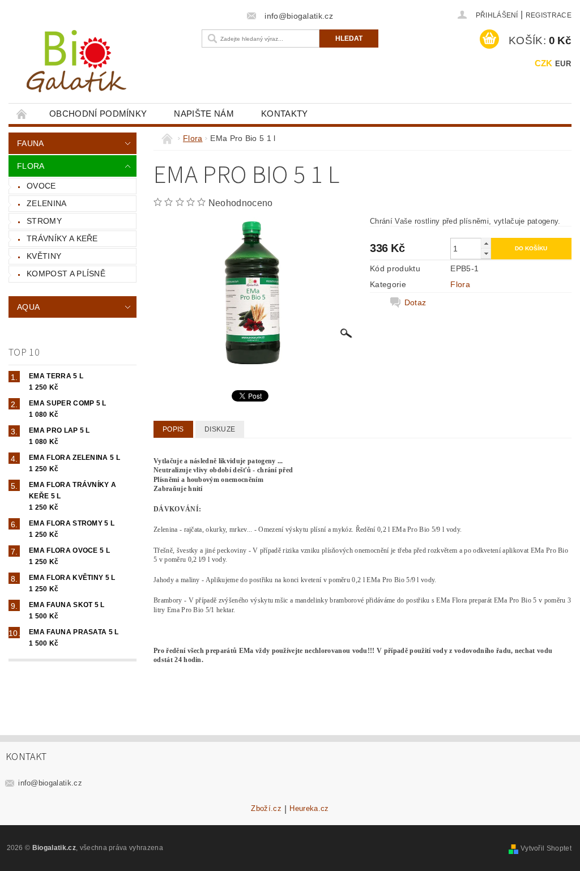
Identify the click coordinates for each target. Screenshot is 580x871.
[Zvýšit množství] (486, 243)
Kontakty (284, 113)
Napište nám (204, 113)
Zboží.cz (266, 809)
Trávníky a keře (62, 238)
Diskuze (219, 429)
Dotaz (415, 302)
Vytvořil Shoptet (546, 848)
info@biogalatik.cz (50, 783)
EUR (563, 63)
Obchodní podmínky (98, 113)
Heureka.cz (309, 809)
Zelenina (47, 203)
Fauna (30, 143)
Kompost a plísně (66, 273)
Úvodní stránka (22, 113)
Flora (31, 165)
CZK (544, 63)
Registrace (549, 15)
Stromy (44, 220)
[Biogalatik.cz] (102, 65)
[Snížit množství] (486, 253)
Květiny (44, 256)
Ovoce (41, 185)
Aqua (28, 306)
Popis (173, 429)
